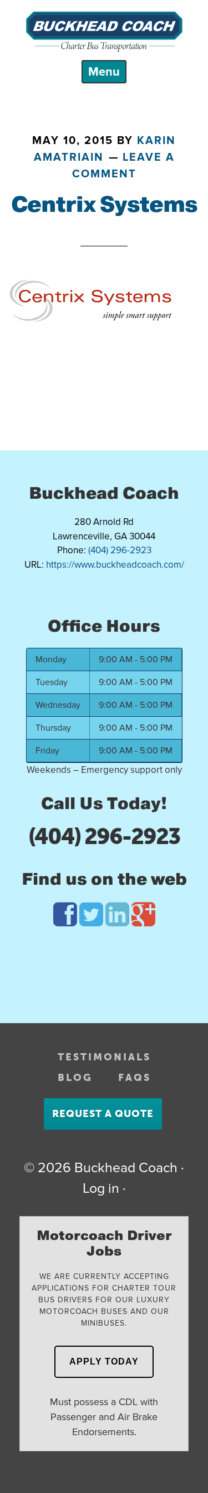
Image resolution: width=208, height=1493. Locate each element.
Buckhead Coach (104, 32)
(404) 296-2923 (104, 836)
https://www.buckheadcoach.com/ (115, 565)
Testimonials (104, 1057)
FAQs (134, 1078)
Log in (101, 1188)
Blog (75, 1078)
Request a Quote (103, 1114)
